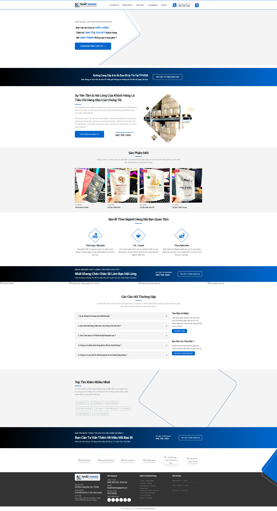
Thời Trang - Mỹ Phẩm (147, 493)
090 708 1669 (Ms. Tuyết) (92, 498)
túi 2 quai (99, 408)
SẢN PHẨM (139, 5)
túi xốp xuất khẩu (83, 414)
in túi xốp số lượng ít (84, 408)
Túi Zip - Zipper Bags (147, 481)
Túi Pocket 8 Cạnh (82, 207)
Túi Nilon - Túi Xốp (146, 483)
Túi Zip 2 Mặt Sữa (113, 207)
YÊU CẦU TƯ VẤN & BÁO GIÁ (167, 77)
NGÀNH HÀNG (127, 5)
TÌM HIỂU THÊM (179, 331)
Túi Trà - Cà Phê (145, 495)
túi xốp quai (125, 408)
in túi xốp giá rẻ (97, 403)
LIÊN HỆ (163, 5)
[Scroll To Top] (273, 508)
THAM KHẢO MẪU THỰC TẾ (91, 46)
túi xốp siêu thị (82, 403)
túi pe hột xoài (112, 403)
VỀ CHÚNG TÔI (114, 5)
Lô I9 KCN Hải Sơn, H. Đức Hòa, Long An (88, 492)
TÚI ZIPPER (78, 205)
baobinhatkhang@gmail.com (117, 488)
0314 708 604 (112, 493)
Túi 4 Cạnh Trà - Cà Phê (148, 486)
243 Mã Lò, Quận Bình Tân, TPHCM (87, 487)
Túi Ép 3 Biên (144, 488)
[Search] (197, 5)
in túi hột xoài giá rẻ (100, 414)
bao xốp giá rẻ (111, 408)
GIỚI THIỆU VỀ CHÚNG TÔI (89, 134)
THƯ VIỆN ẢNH (153, 5)
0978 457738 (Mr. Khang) (88, 500)
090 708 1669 (184, 6)
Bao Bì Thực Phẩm (146, 498)
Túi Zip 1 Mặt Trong (179, 207)
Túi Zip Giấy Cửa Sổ (147, 207)
